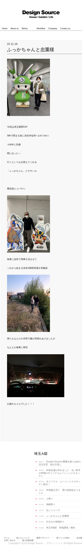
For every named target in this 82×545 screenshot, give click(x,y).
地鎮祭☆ (47, 504)
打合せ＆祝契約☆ (51, 521)
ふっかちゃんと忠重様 (30, 49)
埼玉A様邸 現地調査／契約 (57, 527)
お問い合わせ (9, 540)
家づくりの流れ (63, 538)
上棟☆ (46, 498)
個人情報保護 (28, 540)
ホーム (7, 538)
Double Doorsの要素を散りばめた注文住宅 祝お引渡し (60, 463)
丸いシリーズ (49, 510)
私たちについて (23, 538)
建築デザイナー (43, 538)
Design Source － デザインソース (44, 543)
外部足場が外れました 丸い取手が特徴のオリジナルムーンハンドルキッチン (59, 473)
